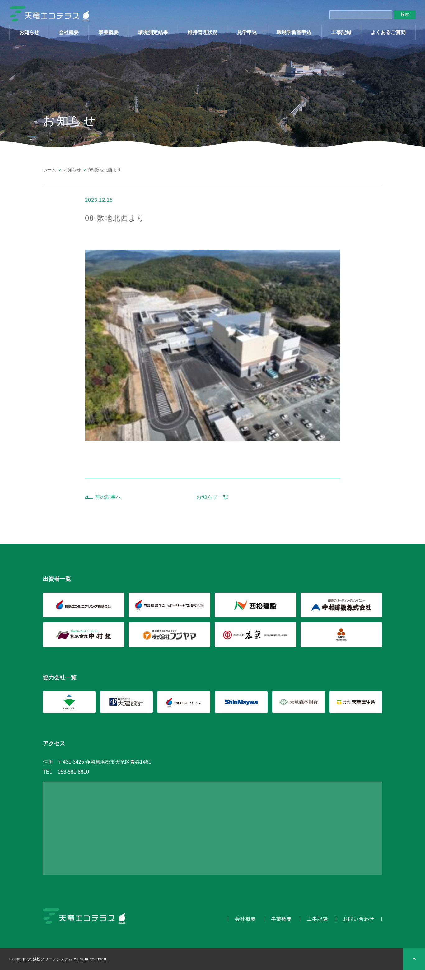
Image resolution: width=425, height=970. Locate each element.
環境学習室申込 (294, 32)
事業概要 (109, 32)
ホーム (49, 169)
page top (414, 959)
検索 (405, 14)
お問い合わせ (359, 919)
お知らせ (29, 32)
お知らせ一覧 (212, 497)
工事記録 (341, 32)
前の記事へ (108, 497)
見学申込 (247, 32)
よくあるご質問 (388, 32)
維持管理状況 (202, 32)
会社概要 (69, 32)
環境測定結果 (153, 32)
